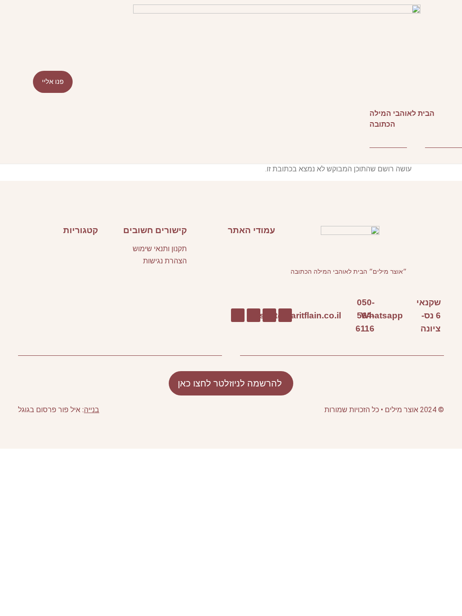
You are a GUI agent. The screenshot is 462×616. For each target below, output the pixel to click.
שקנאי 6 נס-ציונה (428, 315)
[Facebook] (285, 315)
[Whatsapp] (407, 315)
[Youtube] (269, 315)
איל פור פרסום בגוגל (49, 409)
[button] (231, 81)
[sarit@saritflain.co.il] (345, 315)
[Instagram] (238, 315)
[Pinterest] (253, 315)
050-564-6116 (365, 315)
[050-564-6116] (378, 315)
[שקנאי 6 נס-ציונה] (445, 315)
